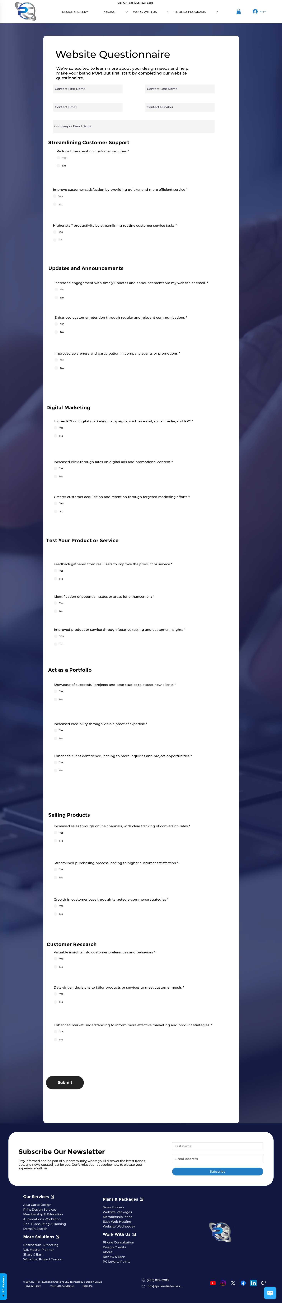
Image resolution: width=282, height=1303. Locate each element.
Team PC (87, 1285)
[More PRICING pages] (127, 12)
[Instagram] (223, 1283)
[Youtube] (213, 1283)
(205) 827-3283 (143, 2)
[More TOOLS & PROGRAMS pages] (217, 12)
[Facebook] (243, 1283)
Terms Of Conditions (62, 1286)
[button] (238, 11)
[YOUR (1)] (263, 1283)
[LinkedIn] (253, 1283)
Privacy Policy (33, 1285)
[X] (233, 1283)
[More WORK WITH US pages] (168, 12)
